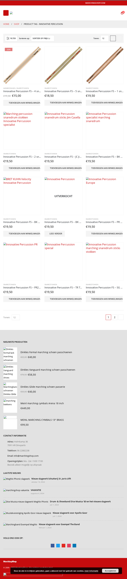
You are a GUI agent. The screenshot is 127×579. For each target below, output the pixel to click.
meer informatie (91, 571)
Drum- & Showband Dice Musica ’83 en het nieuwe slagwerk (80, 501)
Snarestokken (22, 88)
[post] (16, 478)
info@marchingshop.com (26, 455)
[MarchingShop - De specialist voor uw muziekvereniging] (19, 13)
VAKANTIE (36, 490)
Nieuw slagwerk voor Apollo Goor (70, 513)
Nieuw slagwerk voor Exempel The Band (59, 524)
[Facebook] (107, 3)
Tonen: (96, 38)
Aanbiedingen (9, 88)
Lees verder (55, 233)
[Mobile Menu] (6, 13)
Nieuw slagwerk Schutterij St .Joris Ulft (51, 478)
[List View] (119, 38)
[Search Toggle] (115, 13)
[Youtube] (117, 3)
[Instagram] (121, 3)
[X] (112, 3)
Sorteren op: (24, 38)
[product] (63, 65)
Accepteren (110, 570)
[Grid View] (113, 38)
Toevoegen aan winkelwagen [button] (24, 102)
